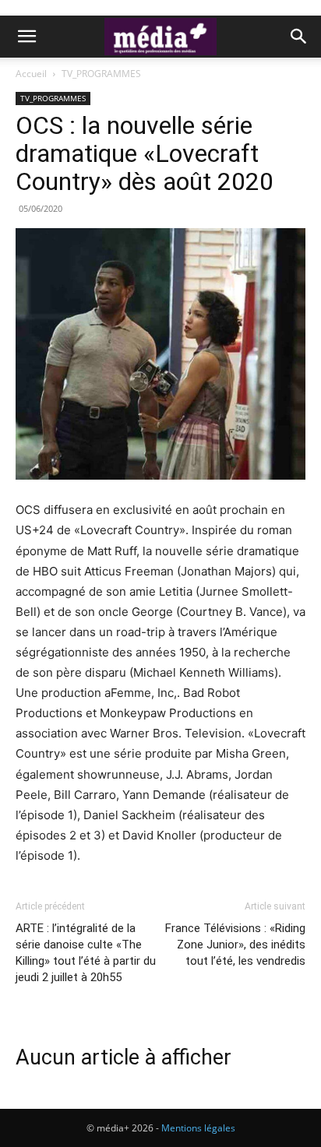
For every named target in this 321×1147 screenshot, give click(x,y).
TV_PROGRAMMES (101, 73)
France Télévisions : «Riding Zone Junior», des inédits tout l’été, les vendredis (235, 944)
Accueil (31, 73)
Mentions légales (198, 1128)
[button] (26, 37)
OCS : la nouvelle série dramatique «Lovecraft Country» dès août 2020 (144, 153)
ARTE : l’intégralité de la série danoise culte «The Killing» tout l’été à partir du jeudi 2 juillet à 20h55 (86, 952)
